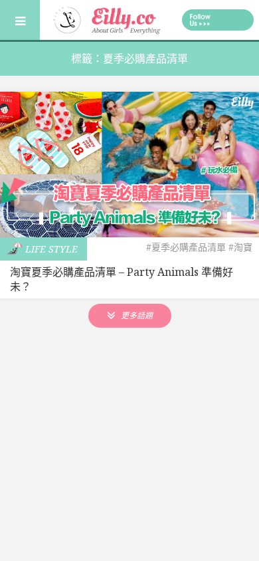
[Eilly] (107, 18)
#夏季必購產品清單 (186, 247)
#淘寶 (240, 247)
